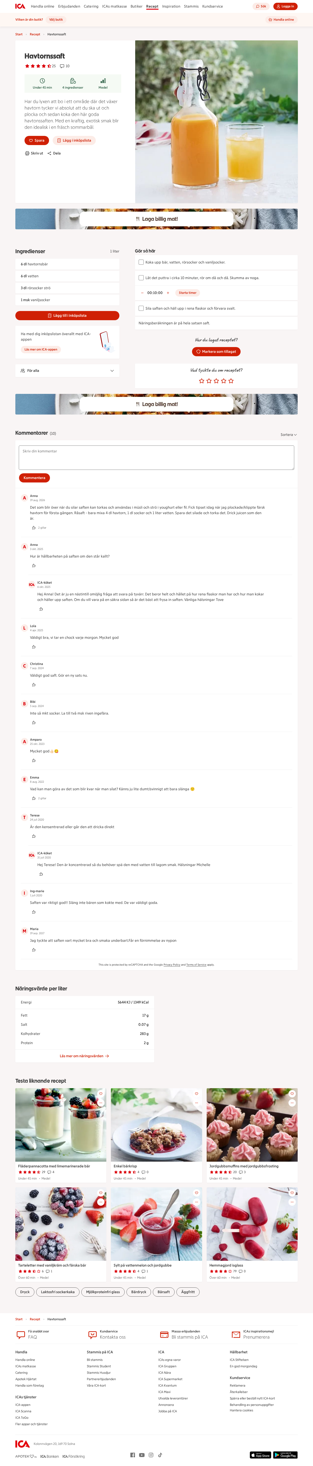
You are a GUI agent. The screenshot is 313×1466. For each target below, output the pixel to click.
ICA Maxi (164, 1392)
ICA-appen (22, 1405)
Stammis (191, 6)
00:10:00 (155, 293)
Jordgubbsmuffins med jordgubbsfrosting (244, 1166)
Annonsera (166, 1405)
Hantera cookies (241, 1410)
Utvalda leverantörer (173, 1398)
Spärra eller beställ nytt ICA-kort (252, 1398)
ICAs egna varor (169, 1360)
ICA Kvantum (167, 1386)
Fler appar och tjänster (31, 1424)
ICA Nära (164, 1373)
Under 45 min (42, 88)
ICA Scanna (23, 1411)
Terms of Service (196, 964)
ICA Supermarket (170, 1379)
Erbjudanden (69, 6)
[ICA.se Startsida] (20, 6)
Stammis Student (99, 1366)
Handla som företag (29, 1386)
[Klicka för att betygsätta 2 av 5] (209, 381)
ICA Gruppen (167, 1366)
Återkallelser (239, 1392)
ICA (161, 1352)
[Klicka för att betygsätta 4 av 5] (223, 381)
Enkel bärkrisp (125, 1166)
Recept (152, 6)
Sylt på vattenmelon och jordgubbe (143, 1265)
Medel (103, 88)
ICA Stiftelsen (239, 1360)
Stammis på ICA (100, 1352)
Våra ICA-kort (96, 1386)
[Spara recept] (100, 1093)
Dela (57, 153)
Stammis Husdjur (99, 1373)
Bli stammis (95, 1360)
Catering (91, 6)
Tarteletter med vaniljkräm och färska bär (52, 1265)
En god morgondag (243, 1366)
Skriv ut (37, 153)
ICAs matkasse (114, 6)
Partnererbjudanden (101, 1379)
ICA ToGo (21, 1418)
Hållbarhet (238, 1352)
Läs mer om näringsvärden (81, 1056)
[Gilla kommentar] (33, 527)
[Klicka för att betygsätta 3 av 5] (216, 381)
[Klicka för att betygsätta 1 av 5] (201, 381)
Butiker (137, 6)
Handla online (43, 6)
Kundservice (212, 6)
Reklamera (237, 1386)
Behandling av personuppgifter (252, 1405)
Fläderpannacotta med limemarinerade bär (54, 1166)
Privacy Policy (172, 964)
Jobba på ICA (167, 1411)
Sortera (287, 434)
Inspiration (171, 6)
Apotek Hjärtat (25, 1379)
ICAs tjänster (25, 1397)
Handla (21, 1352)
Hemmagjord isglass (226, 1265)
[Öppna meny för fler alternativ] (100, 1103)
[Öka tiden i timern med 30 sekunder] (168, 293)
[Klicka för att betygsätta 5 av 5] (231, 381)
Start (18, 34)
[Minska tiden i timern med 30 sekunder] (142, 293)
